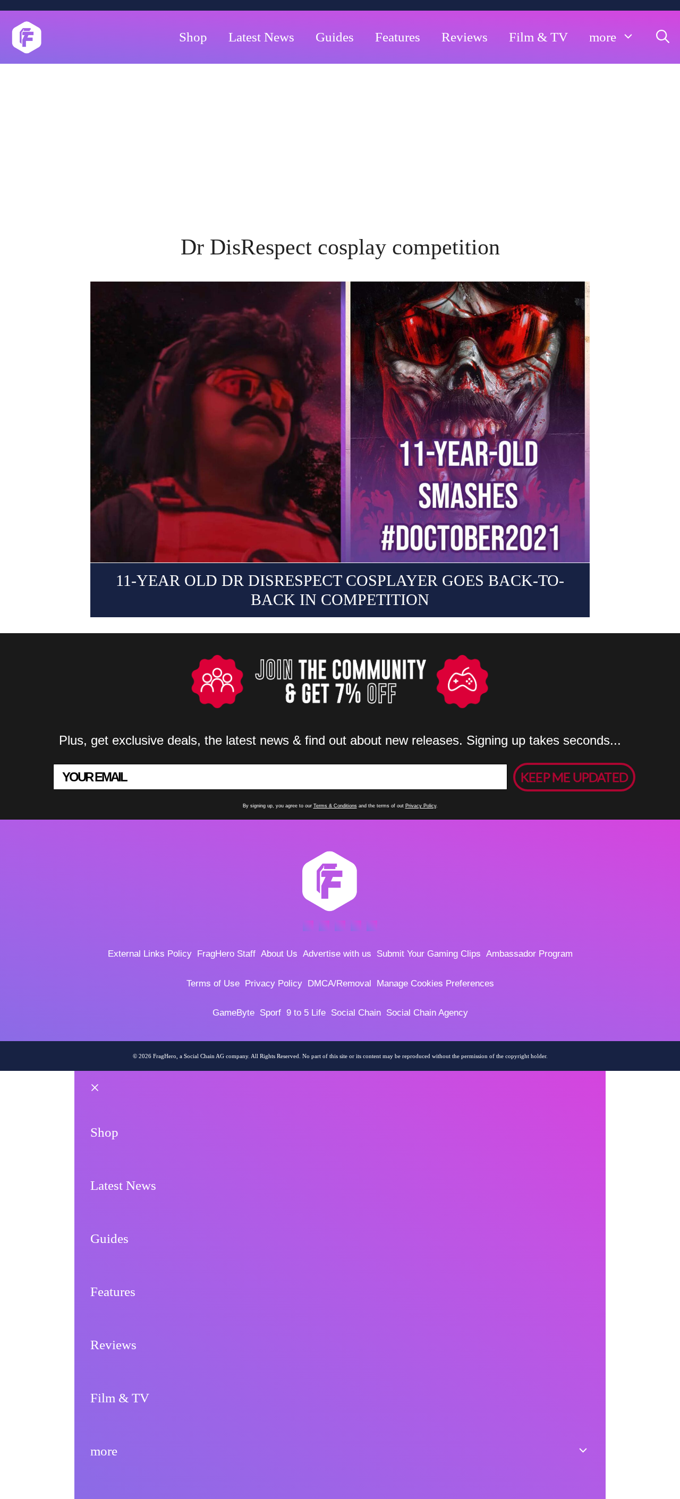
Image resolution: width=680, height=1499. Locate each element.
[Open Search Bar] (662, 37)
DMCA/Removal (339, 983)
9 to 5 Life (306, 1013)
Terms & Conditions (335, 805)
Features (397, 37)
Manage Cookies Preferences (435, 983)
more (602, 37)
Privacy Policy (420, 805)
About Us (279, 954)
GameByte (233, 1013)
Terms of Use (213, 983)
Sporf (270, 1013)
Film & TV (538, 37)
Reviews (464, 37)
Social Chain (356, 1013)
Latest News (261, 37)
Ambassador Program (529, 954)
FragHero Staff (226, 954)
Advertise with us (337, 954)
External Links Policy (150, 954)
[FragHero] (26, 37)
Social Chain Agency (427, 1013)
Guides (335, 37)
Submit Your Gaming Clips (429, 954)
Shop (193, 37)
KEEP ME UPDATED (574, 777)
